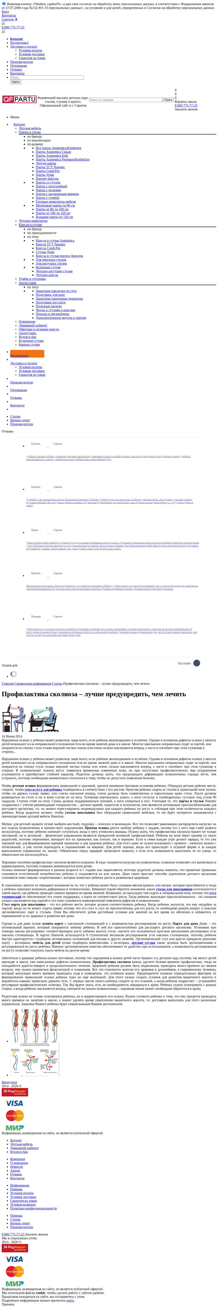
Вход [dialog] (5, 11)
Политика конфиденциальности (33, 1208)
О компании (19, 1163)
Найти (16, 82)
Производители (21, 62)
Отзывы (16, 69)
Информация (19, 1185)
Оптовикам (18, 65)
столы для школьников (174, 889)
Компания (17, 1159)
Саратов (10, 19)
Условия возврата (23, 1204)
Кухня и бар (19, 1152)
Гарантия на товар (32, 375)
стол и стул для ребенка (43, 789)
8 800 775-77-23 (13, 27)
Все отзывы (184, 662)
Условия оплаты (30, 367)
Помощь (16, 1189)
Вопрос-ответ (20, 1223)
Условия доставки (32, 371)
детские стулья (143, 942)
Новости (16, 1166)
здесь (70, 1300)
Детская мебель (21, 1144)
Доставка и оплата (23, 46)
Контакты (9, 15)
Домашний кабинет (24, 1148)
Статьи (15, 1219)
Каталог (19, 124)
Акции (15, 1170)
